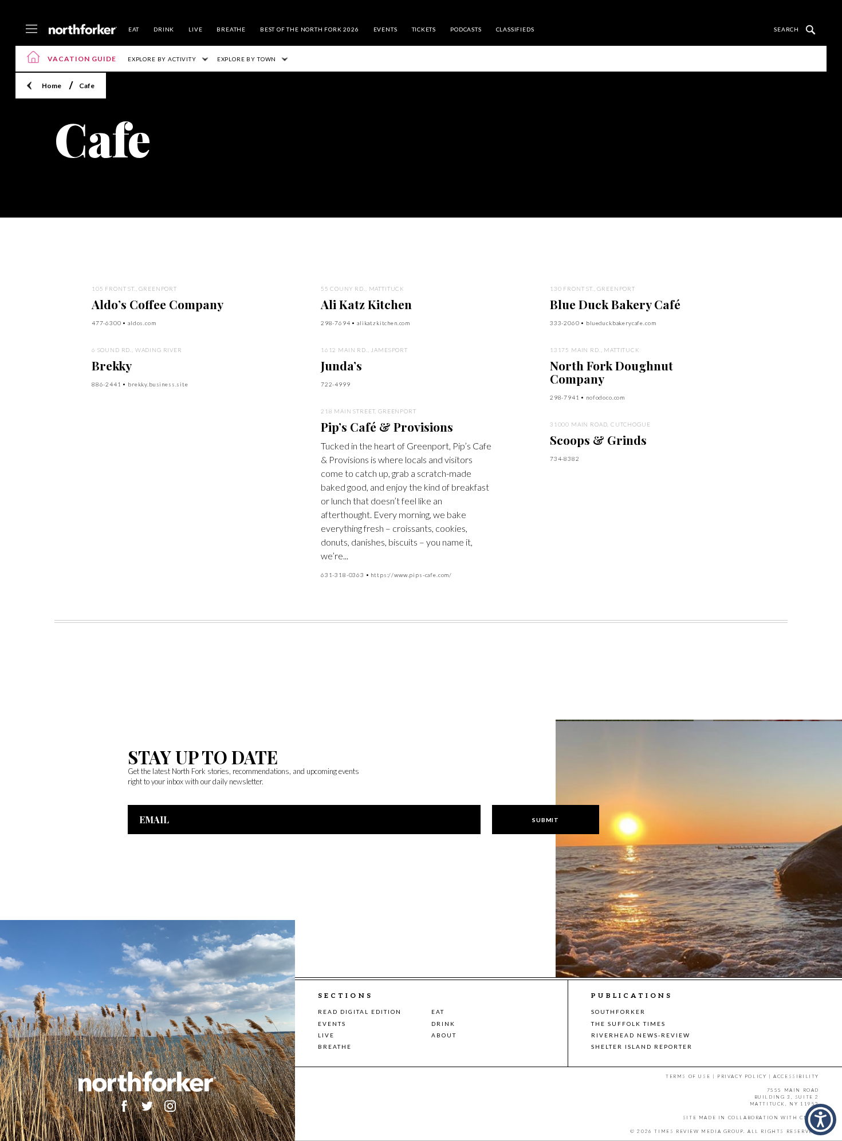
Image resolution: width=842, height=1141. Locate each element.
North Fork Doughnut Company (611, 371)
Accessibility (796, 1076)
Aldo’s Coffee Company (157, 304)
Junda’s (341, 365)
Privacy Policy (741, 1076)
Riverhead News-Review (640, 1035)
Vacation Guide (82, 58)
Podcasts (465, 29)
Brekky (112, 365)
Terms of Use (688, 1076)
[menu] (31, 29)
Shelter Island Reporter (642, 1046)
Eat (133, 29)
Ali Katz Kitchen (366, 304)
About (444, 1035)
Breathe (231, 29)
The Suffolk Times (628, 1023)
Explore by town (246, 59)
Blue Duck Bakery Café (615, 304)
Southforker (618, 1011)
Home (51, 85)
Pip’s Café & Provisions (387, 427)
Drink (164, 29)
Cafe (87, 85)
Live (195, 29)
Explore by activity (162, 59)
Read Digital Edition (360, 1011)
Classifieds (515, 29)
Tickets (424, 29)
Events (385, 29)
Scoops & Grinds (598, 440)
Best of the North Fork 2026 (309, 29)
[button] (820, 1119)
